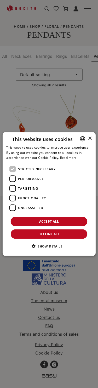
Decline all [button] (49, 234)
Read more (68, 157)
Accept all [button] (49, 221)
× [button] (90, 138)
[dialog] (48, 194)
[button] (49, 246)
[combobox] (82, 138)
